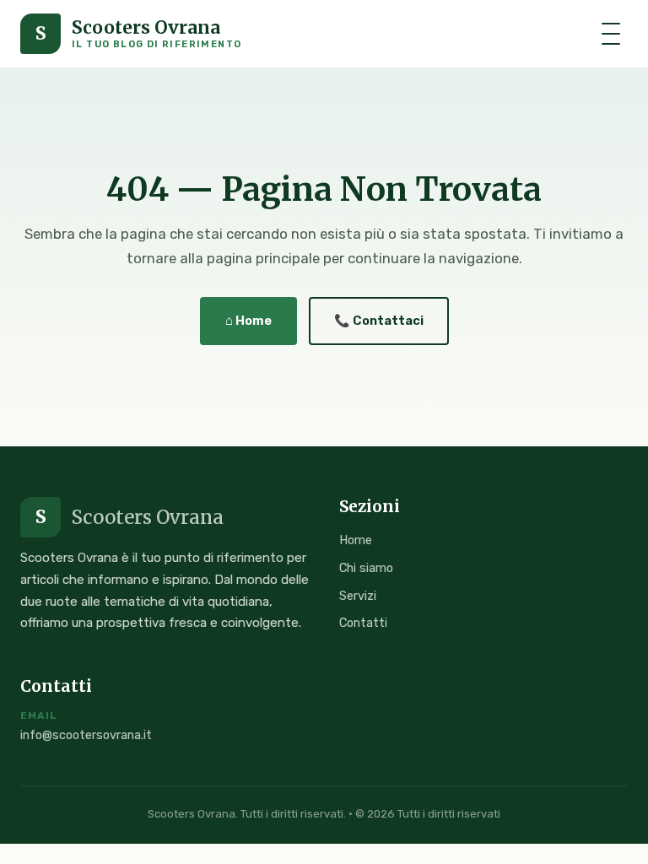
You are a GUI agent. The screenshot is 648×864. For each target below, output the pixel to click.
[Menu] (611, 34)
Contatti (363, 622)
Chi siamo (366, 567)
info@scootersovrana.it (86, 735)
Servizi (357, 595)
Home (355, 540)
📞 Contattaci (379, 320)
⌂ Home (248, 320)
